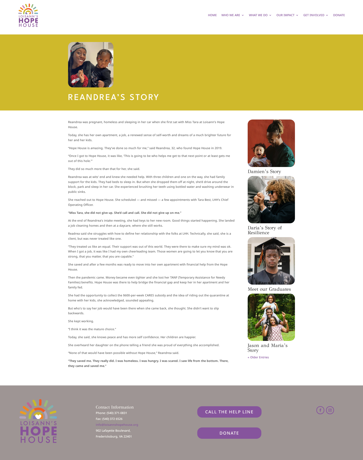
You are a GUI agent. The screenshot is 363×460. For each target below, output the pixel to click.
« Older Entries (258, 357)
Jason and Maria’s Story (268, 347)
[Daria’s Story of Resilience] (271, 199)
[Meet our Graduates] (271, 260)
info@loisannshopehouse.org (117, 425)
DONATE (229, 433)
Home (212, 15)
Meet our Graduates (269, 289)
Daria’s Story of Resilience (265, 230)
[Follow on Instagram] (330, 410)
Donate (339, 15)
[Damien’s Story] (271, 143)
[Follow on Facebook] (320, 410)
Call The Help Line (229, 412)
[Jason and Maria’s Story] (271, 317)
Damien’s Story (264, 171)
